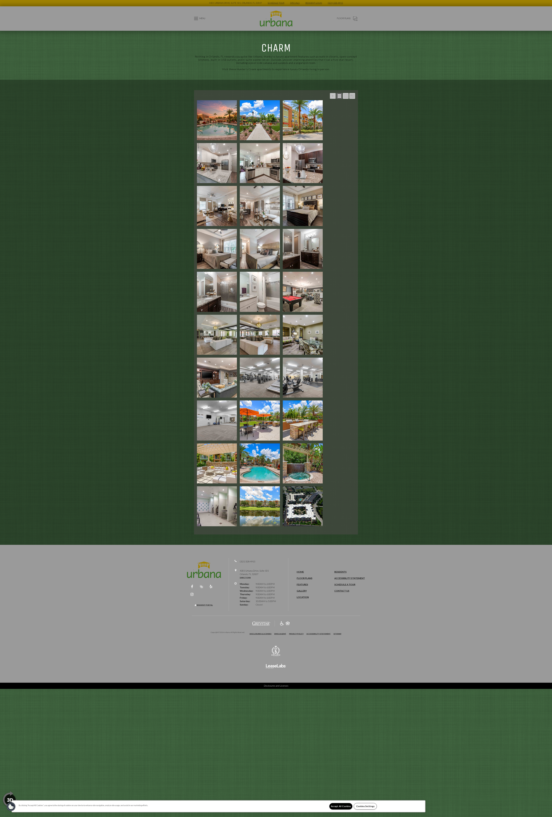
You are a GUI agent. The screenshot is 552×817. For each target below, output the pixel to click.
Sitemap (337, 634)
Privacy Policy (296, 634)
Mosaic (352, 96)
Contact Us (341, 590)
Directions (245, 577)
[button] (192, 586)
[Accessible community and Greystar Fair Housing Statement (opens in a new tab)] (282, 623)
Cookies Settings (365, 806)
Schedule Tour (276, 3)
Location (303, 597)
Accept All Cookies (341, 806)
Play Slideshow (333, 96)
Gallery (302, 590)
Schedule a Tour (344, 584)
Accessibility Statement (349, 578)
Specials (295, 3)
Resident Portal (205, 605)
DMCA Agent (280, 634)
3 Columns (339, 96)
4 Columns (346, 96)
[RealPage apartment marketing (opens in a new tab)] (276, 666)
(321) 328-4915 (335, 3)
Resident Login (313, 3)
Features (302, 584)
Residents (340, 571)
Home (300, 571)
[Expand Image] (216, 120)
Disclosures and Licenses (276, 685)
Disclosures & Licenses (260, 634)
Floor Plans (304, 578)
